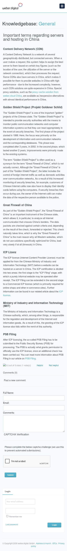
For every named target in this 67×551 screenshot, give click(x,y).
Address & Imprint (43, 543)
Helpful (39, 365)
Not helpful (53, 365)
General (47, 23)
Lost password (12, 524)
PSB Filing (30, 358)
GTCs (54, 543)
